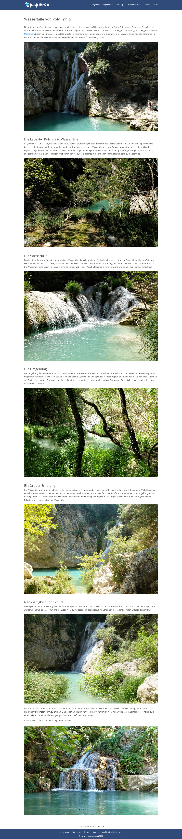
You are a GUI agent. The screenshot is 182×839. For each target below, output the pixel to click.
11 (100, 809)
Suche (155, 5)
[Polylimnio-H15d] (91, 814)
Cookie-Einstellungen (111, 832)
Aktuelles (146, 5)
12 (102, 809)
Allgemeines (108, 5)
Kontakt (96, 832)
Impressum (64, 832)
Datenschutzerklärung (81, 832)
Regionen (96, 5)
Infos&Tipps (120, 5)
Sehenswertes (134, 5)
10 (98, 809)
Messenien (29, 34)
